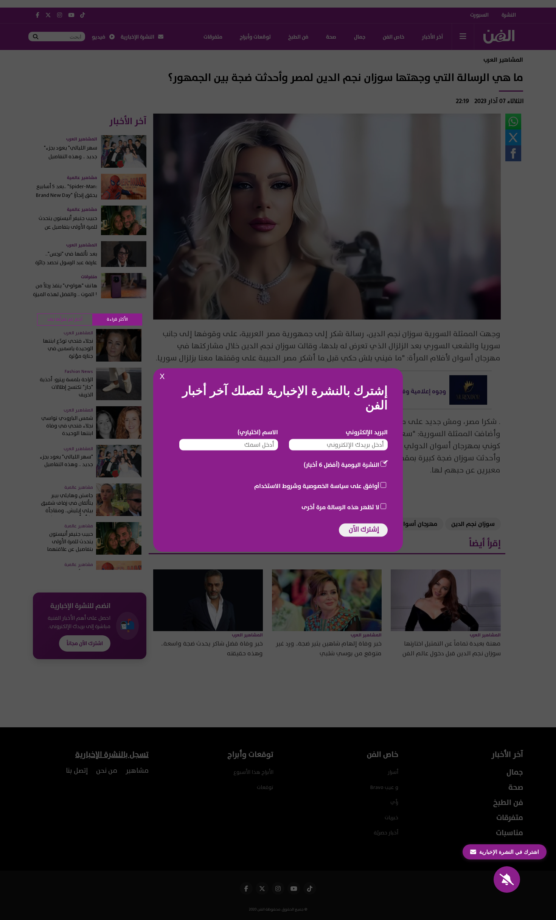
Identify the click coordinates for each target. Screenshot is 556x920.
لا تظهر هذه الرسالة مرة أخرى (340, 507)
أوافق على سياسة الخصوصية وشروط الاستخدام (316, 486)
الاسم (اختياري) (258, 432)
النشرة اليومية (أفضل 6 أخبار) (341, 465)
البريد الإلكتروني (367, 432)
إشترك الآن (364, 529)
